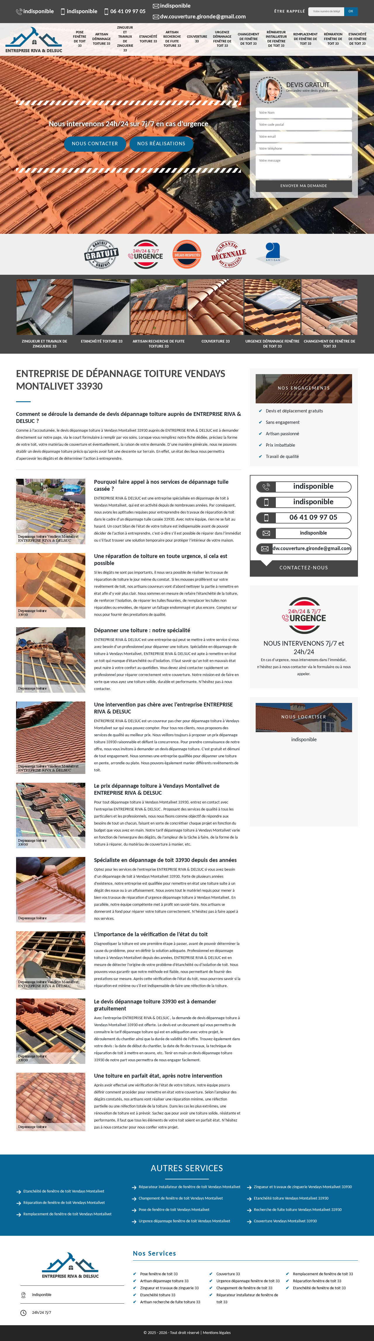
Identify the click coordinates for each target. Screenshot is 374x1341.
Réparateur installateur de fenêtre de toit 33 (276, 39)
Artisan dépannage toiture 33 (101, 39)
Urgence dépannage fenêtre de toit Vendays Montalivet (184, 1221)
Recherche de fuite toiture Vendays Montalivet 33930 (298, 1210)
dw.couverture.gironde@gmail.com (203, 17)
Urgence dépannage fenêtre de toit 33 (222, 39)
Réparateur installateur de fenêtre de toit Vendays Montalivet (189, 1187)
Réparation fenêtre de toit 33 (333, 39)
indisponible (38, 12)
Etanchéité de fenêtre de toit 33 (358, 39)
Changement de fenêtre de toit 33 (248, 39)
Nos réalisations (161, 144)
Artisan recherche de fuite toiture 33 (172, 39)
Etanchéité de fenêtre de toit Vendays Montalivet (63, 1191)
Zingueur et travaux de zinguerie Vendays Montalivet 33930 (303, 1187)
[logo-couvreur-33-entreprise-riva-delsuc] (33, 39)
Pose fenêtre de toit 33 (79, 39)
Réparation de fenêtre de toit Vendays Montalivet (64, 1203)
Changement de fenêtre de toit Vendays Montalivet (181, 1198)
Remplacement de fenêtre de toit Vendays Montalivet (67, 1214)
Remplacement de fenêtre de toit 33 (305, 39)
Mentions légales (217, 1333)
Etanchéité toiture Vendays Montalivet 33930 (291, 1198)
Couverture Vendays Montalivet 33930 (285, 1221)
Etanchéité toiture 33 (148, 39)
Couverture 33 (197, 39)
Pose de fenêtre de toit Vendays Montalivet (174, 1210)
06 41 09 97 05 (128, 12)
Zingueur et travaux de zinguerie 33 (125, 39)
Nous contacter (95, 144)
